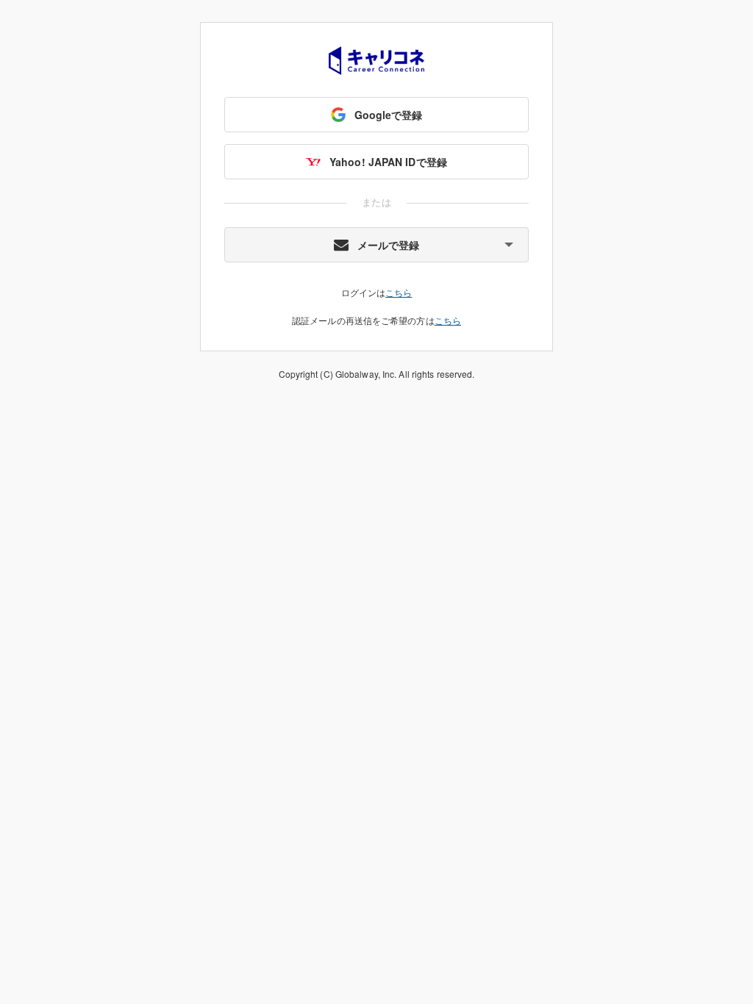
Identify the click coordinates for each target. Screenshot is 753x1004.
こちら (398, 292)
